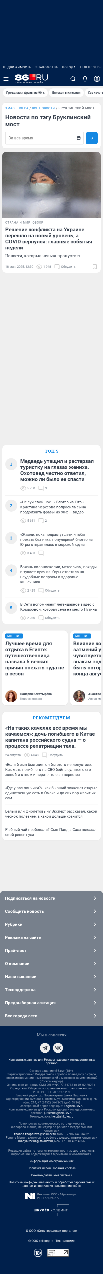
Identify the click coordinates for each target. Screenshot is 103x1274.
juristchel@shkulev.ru (58, 1113)
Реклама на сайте (23, 937)
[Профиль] (97, 79)
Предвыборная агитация (30, 1002)
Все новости (43, 108)
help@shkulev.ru (63, 1116)
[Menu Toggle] (6, 79)
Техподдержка (20, 989)
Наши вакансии (20, 976)
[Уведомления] (85, 79)
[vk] (58, 1048)
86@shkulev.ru (74, 1106)
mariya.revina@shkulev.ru (35, 1141)
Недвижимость (17, 67)
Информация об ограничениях (52, 1161)
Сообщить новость (24, 911)
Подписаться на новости (30, 898)
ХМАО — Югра (16, 108)
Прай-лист (15, 950)
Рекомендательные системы (51, 1175)
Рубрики (13, 924)
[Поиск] (73, 79)
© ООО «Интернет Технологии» (51, 1241)
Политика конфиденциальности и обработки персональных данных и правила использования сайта (51, 1184)
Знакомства (47, 67)
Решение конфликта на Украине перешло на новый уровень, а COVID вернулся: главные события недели (48, 239)
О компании (17, 963)
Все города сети (21, 1015)
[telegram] (45, 1048)
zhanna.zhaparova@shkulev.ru (35, 1134)
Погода (69, 67)
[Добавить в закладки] (95, 267)
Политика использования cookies (52, 1168)
